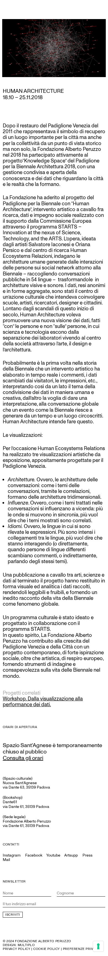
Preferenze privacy (81, 949)
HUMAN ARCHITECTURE (33, 91)
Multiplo (26, 945)
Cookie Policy (46, 949)
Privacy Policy (16, 949)
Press (87, 855)
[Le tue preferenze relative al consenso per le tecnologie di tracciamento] (98, 946)
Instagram (11, 855)
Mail (6, 860)
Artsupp (71, 855)
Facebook (33, 855)
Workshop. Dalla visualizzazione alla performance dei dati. (43, 701)
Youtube (53, 855)
